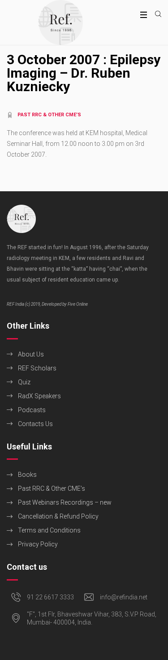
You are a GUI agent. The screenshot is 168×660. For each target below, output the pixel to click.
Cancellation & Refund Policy (58, 516)
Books (27, 474)
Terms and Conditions (49, 530)
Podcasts (32, 410)
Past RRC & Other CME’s (51, 488)
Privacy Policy (38, 544)
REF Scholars (37, 368)
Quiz (24, 382)
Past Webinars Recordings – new (65, 502)
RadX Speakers (39, 396)
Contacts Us (35, 423)
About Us (31, 354)
